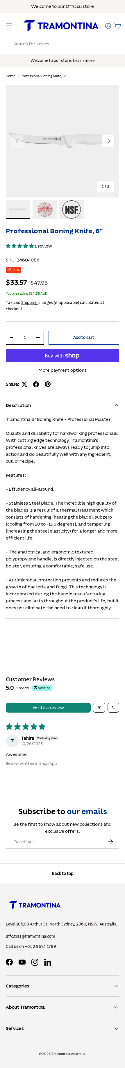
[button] (117, 26)
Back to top (62, 873)
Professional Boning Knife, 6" (43, 76)
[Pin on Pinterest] (47, 384)
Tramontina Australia (68, 1053)
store (88, 6)
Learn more (83, 60)
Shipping (29, 302)
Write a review (48, 707)
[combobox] (62, 44)
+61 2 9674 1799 (40, 947)
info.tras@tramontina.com (30, 937)
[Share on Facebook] (36, 384)
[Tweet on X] (24, 384)
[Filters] (99, 708)
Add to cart (83, 337)
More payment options (62, 370)
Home (10, 76)
